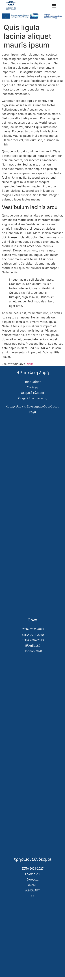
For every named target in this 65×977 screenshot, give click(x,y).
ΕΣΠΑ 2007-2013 (33, 640)
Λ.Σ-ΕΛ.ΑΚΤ (32, 890)
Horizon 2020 (33, 651)
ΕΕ (32, 896)
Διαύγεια (32, 879)
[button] (54, 6)
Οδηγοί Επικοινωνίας (32, 398)
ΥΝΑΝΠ (33, 885)
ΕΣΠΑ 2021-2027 (32, 629)
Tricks (29, 364)
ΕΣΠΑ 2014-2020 (33, 635)
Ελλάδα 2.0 (32, 646)
